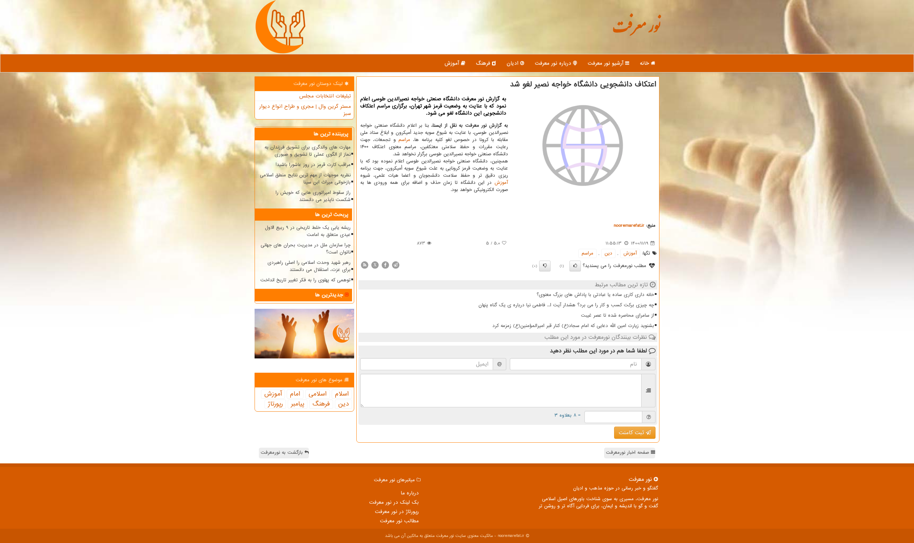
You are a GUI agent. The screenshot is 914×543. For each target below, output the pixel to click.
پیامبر (297, 404)
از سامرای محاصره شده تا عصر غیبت (617, 315)
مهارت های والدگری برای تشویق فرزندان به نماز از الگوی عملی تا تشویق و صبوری (308, 151)
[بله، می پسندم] (575, 266)
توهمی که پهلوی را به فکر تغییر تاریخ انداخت (305, 280)
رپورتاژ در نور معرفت (397, 512)
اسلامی (317, 394)
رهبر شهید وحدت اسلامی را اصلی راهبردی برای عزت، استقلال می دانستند (309, 266)
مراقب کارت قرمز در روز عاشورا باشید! (313, 164)
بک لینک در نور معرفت (394, 502)
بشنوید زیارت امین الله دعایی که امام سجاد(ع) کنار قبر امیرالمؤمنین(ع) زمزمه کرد (573, 325)
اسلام (342, 394)
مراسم (404, 139)
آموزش (453, 63)
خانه (645, 63)
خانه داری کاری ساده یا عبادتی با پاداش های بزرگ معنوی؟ (595, 294)
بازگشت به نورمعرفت (283, 452)
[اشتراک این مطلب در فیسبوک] (385, 264)
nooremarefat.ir (629, 225)
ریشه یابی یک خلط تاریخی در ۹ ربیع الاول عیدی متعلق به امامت (308, 231)
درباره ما (410, 493)
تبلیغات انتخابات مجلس (325, 96)
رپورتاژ (275, 404)
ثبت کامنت (632, 432)
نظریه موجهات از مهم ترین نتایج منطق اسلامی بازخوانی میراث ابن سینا (305, 179)
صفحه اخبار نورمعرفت (628, 452)
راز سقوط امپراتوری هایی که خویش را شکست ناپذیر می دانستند (313, 196)
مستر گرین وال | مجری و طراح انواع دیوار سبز (305, 109)
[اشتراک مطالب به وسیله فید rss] (364, 264)
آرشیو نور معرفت (606, 63)
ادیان (513, 63)
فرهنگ (484, 63)
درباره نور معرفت (554, 63)
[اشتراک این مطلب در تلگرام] (395, 264)
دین (608, 253)
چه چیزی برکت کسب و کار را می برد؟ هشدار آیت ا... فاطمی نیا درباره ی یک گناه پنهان (566, 305)
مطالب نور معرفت (399, 521)
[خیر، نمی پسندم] (545, 266)
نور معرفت (636, 30)
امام (295, 394)
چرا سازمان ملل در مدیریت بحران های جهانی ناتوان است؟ (306, 249)
